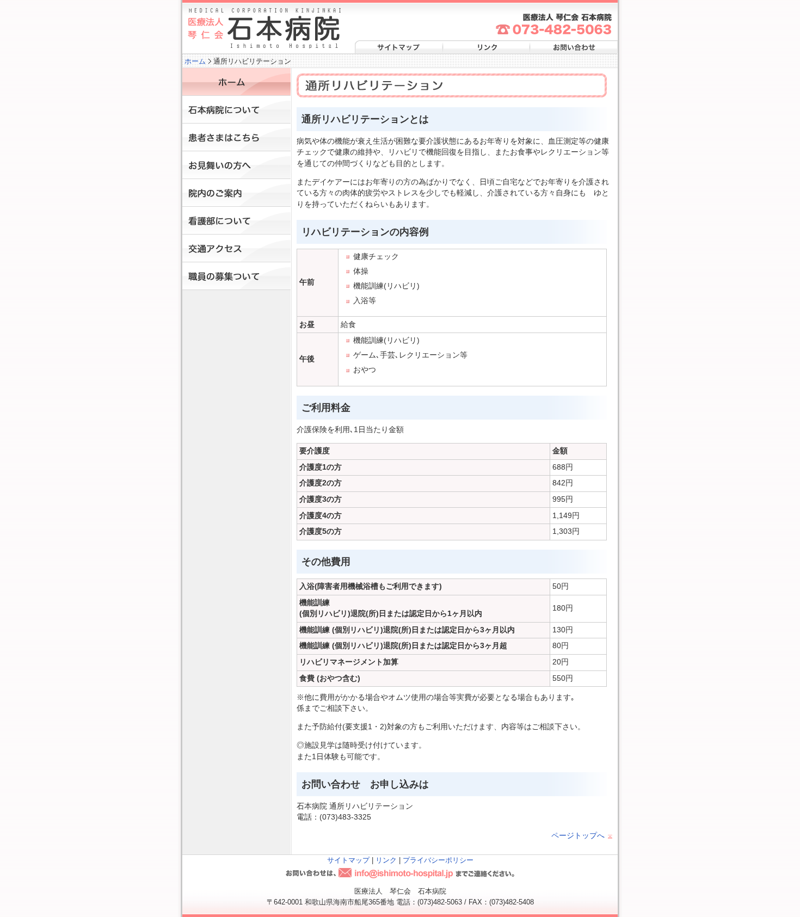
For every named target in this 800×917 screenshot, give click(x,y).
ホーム (195, 61)
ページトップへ (578, 836)
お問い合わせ (572, 47)
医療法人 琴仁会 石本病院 (264, 28)
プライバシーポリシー (438, 860)
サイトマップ (398, 47)
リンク (485, 47)
